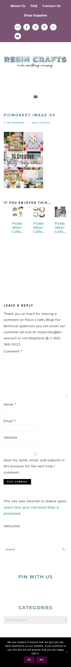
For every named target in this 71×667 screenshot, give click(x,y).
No (42, 659)
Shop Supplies (35, 15)
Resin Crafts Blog (35, 70)
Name (10, 404)
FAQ (33, 6)
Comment (13, 351)
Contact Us (51, 6)
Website (10, 437)
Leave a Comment (41, 122)
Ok (29, 659)
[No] (66, 652)
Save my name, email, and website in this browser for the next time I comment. (34, 466)
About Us (17, 6)
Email (10, 421)
